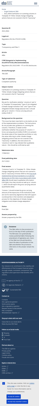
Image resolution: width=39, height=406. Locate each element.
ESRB (3, 371)
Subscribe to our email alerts (11, 322)
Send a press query (8, 304)
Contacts (5, 300)
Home (4, 9)
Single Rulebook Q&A (11, 11)
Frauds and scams (8, 357)
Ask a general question (9, 302)
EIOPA (4, 366)
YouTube (7, 340)
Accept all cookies (14, 396)
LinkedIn (7, 335)
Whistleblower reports (9, 313)
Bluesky (6, 333)
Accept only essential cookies (17, 401)
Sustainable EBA (15, 290)
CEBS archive (6, 373)
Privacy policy (6, 351)
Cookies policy (7, 355)
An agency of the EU (13, 281)
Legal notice (6, 353)
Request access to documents (12, 308)
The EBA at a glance (8, 349)
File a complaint (7, 311)
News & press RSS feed (9, 324)
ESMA (4, 369)
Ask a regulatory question (10, 306)
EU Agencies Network (13, 285)
